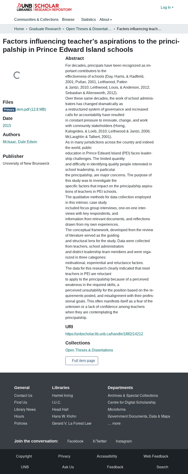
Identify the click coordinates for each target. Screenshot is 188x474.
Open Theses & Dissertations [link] (89, 29)
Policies (20, 423)
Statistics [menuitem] (88, 19)
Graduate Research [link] (45, 29)
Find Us (20, 402)
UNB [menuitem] (25, 466)
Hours (19, 416)
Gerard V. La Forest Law (71, 423)
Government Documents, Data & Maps (139, 416)
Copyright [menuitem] (24, 456)
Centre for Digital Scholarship (132, 402)
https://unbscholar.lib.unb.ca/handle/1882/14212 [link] (104, 334)
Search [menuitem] (162, 466)
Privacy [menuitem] (64, 456)
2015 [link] (7, 125)
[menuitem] (69, 19)
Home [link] (19, 29)
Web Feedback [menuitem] (156, 456)
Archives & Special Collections (133, 395)
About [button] (105, 19)
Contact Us (23, 395)
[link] (31, 109)
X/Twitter (100, 441)
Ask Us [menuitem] (68, 466)
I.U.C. (56, 402)
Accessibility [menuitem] (107, 456)
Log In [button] (166, 7)
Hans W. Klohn (64, 416)
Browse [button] (68, 19)
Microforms (117, 409)
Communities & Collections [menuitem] (36, 19)
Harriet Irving (62, 395)
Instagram (124, 441)
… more (114, 423)
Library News (25, 409)
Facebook (75, 441)
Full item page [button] (83, 361)
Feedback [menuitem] (115, 466)
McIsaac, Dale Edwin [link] (20, 142)
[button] (44, 7)
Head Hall (60, 409)
